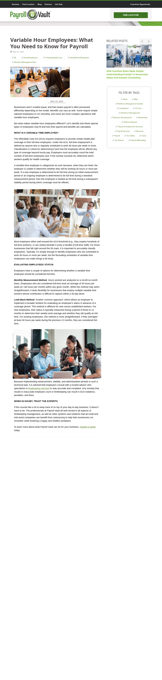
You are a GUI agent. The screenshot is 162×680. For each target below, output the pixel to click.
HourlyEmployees (31, 58)
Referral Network (130, 122)
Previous (142, 41)
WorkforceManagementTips (25, 62)
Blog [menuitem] (40, 4)
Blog (136, 99)
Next (149, 41)
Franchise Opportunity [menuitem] (140, 4)
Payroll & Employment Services (130, 127)
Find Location (131, 15)
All (15, 58)
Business (140, 131)
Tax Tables (130, 136)
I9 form (138, 108)
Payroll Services (123, 131)
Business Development (122, 117)
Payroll (117, 136)
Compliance (124, 108)
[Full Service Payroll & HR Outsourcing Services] (30, 14)
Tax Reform (119, 140)
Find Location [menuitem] (28, 4)
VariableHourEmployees (79, 58)
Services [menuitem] (15, 4)
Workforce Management (130, 113)
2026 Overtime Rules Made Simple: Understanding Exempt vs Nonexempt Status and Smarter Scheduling (127, 74)
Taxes (143, 136)
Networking (142, 117)
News (125, 99)
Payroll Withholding (138, 140)
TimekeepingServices (53, 58)
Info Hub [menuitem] (59, 4)
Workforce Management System (130, 104)
